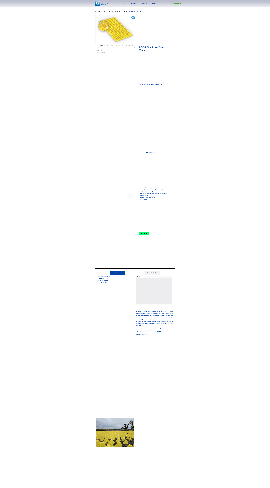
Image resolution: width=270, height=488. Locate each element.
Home (124, 3)
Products (133, 3)
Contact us (154, 3)
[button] (133, 17)
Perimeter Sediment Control (121, 11)
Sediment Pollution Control (106, 11)
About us (144, 3)
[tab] (117, 273)
